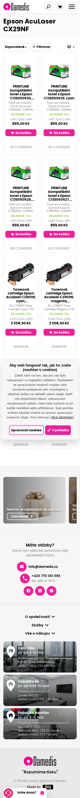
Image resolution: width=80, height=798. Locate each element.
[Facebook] (28, 591)
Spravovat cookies (26, 430)
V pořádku (60, 430)
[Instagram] (51, 591)
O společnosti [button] (37, 617)
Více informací (62, 417)
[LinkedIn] (40, 591)
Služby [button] (38, 625)
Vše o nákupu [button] (37, 633)
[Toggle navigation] (49, 7)
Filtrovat (43, 47)
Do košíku (23, 133)
